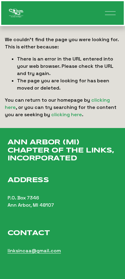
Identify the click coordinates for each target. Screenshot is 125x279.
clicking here (66, 114)
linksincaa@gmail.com (34, 251)
